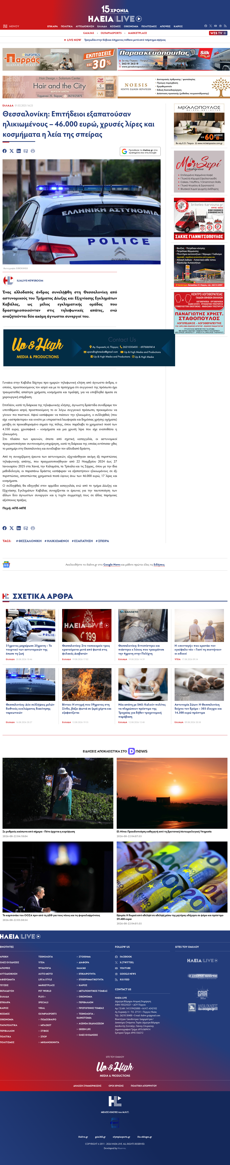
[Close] (169, 529)
